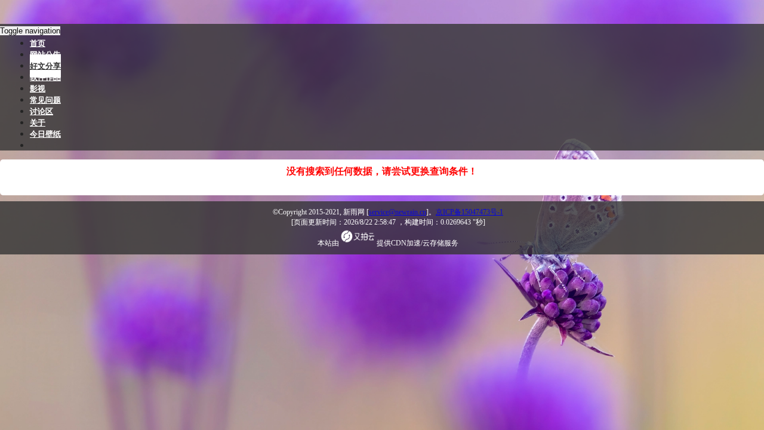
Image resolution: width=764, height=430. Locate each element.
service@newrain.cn (397, 212)
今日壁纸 (45, 134)
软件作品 (45, 77)
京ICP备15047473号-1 (469, 212)
